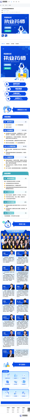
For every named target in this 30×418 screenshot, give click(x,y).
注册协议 (8, 410)
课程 (11, 1)
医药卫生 (6, 5)
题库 (13, 1)
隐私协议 (8, 409)
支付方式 (23, 409)
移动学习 (18, 412)
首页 (9, 1)
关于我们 (23, 410)
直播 (16, 1)
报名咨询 (13, 409)
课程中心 (18, 409)
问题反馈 (13, 412)
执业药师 (10, 5)
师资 (18, 1)
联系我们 (23, 412)
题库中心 (18, 410)
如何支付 (8, 412)
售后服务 (13, 410)
